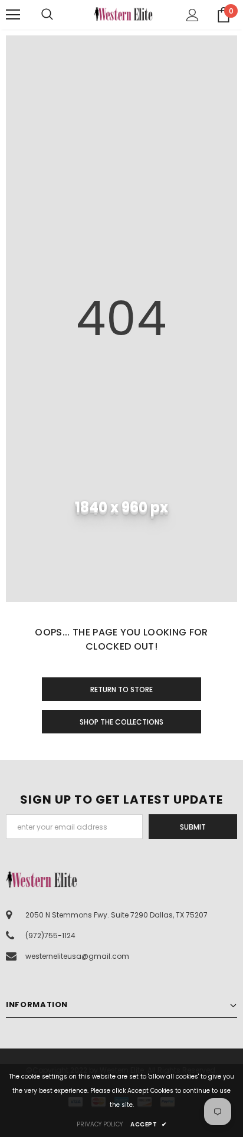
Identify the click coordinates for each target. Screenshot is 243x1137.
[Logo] (123, 14)
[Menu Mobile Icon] (13, 15)
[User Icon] (192, 15)
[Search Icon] (59, 15)
